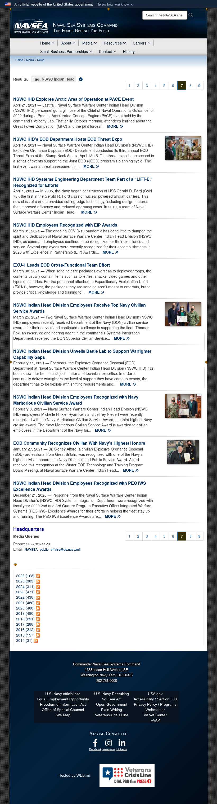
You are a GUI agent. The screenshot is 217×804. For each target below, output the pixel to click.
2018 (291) (25, 618)
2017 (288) (25, 624)
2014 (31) (24, 640)
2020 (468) (25, 608)
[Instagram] (108, 744)
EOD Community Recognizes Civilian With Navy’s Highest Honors (79, 443)
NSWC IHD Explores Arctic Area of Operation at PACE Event (73, 99)
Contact (105, 51)
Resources (113, 43)
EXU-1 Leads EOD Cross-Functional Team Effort (61, 265)
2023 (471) (25, 591)
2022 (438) (25, 597)
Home (45, 43)
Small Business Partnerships (64, 51)
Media (87, 43)
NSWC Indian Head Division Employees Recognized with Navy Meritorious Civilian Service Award (75, 400)
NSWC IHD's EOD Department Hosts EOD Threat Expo (67, 139)
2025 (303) (25, 581)
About (66, 43)
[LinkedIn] (121, 744)
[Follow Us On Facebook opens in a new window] (95, 744)
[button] (116, 4)
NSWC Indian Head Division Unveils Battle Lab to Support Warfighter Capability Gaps (82, 354)
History (129, 51)
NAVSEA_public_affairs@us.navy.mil (52, 549)
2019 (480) (25, 613)
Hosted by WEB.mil (74, 775)
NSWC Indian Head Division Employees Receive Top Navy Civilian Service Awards (79, 308)
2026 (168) (25, 575)
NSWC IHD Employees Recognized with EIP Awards (65, 225)
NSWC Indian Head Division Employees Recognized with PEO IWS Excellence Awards (79, 486)
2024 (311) (25, 586)
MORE (113, 126)
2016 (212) (25, 629)
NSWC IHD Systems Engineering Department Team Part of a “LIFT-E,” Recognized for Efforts (82, 182)
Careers (139, 43)
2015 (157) (25, 635)
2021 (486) (25, 602)
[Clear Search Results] (108, 79)
